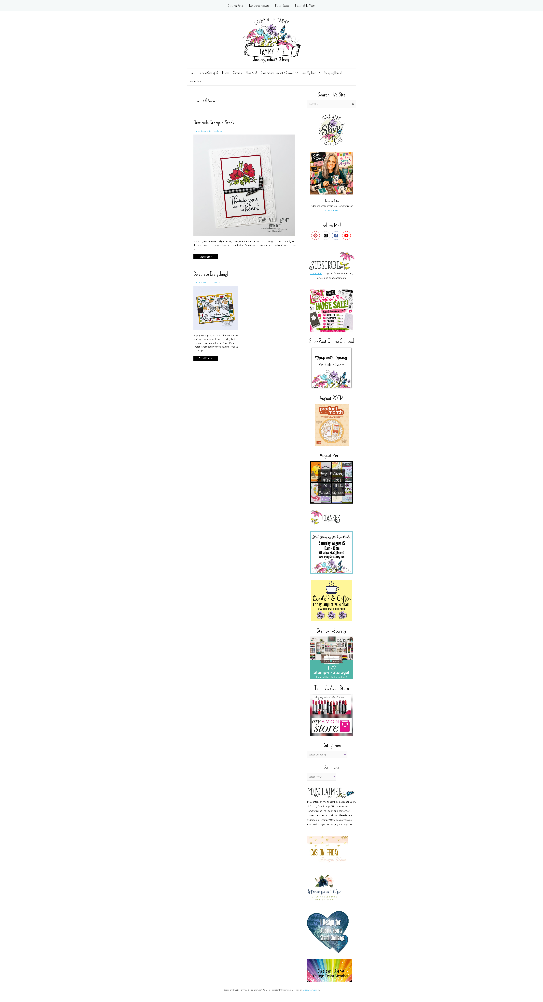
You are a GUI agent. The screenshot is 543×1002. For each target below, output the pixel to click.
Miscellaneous (218, 131)
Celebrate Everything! (210, 274)
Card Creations (213, 282)
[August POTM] (331, 425)
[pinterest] (316, 235)
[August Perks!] (331, 482)
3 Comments (199, 282)
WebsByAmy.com (311, 990)
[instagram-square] (326, 235)
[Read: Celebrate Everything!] (217, 307)
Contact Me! (331, 210)
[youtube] (347, 235)
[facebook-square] (337, 235)
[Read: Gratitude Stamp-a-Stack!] (246, 185)
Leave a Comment (201, 131)
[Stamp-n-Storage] (331, 658)
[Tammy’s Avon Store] (331, 715)
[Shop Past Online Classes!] (331, 368)
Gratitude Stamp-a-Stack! (214, 122)
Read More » (205, 257)
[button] (296, 73)
